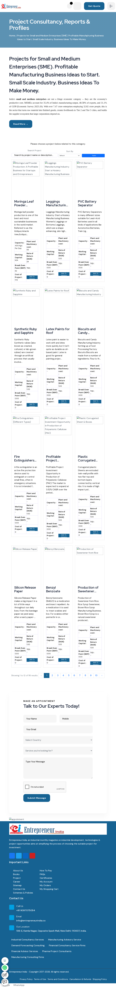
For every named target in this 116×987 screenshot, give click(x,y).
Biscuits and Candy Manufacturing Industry (89, 334)
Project (17, 877)
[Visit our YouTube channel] (32, 856)
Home (12, 35)
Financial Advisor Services (24, 951)
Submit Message (36, 797)
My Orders (45, 885)
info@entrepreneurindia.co (31, 920)
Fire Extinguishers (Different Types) (24, 462)
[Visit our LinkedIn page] (25, 856)
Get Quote (94, 6)
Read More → (20, 123)
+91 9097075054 (25, 910)
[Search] (77, 6)
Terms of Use (40, 979)
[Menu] (111, 6)
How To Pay (45, 870)
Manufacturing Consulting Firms (27, 957)
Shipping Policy (100, 979)
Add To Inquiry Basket (32, 277)
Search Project (34, 150)
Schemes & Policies (23, 892)
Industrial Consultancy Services (27, 939)
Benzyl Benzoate (53, 589)
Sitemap (17, 885)
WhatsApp (18, 985)
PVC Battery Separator (87, 203)
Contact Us (19, 889)
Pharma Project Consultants (56, 951)
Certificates (45, 877)
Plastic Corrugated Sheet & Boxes (88, 460)
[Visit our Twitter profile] (19, 856)
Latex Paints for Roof (58, 331)
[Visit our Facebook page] (12, 856)
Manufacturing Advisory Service (64, 939)
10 (96, 675)
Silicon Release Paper (25, 589)
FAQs (42, 874)
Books (16, 874)
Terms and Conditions (58, 979)
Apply (94, 155)
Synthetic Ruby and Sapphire (25, 331)
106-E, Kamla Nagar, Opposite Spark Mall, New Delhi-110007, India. (51, 930)
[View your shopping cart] (70, 6)
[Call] (4, 960)
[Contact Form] (4, 974)
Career (16, 881)
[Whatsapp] (4, 967)
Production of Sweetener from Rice (88, 591)
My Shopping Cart (48, 889)
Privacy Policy (26, 979)
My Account (45, 881)
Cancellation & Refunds (80, 979)
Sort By (69, 151)
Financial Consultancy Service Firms (66, 945)
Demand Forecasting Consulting (28, 945)
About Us (18, 870)
